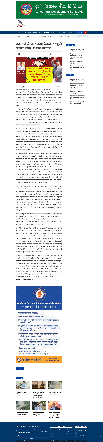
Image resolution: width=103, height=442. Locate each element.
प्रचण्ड (49, 36)
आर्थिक (29, 32)
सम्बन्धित (20, 378)
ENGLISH (79, 32)
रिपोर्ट (68, 436)
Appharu (79, 441)
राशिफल (67, 36)
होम (51, 430)
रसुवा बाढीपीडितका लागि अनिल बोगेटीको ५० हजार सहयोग (22, 393)
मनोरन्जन (46, 32)
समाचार (35, 32)
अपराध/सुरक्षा (52, 436)
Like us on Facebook (82, 430)
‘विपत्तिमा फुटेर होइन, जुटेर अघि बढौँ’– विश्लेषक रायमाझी (38, 414)
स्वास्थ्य (40, 32)
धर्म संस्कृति (60, 430)
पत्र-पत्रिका (60, 434)
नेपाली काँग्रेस (43, 36)
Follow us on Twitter (82, 433)
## (38, 285)
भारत (54, 36)
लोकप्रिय (70, 75)
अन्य (69, 32)
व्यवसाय (64, 32)
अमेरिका (18, 36)
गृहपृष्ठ (18, 32)
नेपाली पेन (53, 32)
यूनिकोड (34, 440)
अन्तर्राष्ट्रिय (52, 432)
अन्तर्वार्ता (51, 434)
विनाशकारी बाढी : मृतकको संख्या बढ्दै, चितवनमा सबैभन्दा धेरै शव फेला (22, 414)
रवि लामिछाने (60, 36)
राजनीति (24, 32)
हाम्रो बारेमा (20, 440)
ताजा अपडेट (70, 45)
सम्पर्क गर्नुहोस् (30, 440)
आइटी (59, 32)
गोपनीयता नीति (25, 440)
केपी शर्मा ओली (26, 36)
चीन (32, 36)
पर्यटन (59, 436)
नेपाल (37, 36)
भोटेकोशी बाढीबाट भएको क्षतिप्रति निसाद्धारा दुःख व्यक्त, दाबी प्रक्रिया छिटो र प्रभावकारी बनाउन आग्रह (54, 415)
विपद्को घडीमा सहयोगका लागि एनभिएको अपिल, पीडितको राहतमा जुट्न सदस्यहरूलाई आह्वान (38, 394)
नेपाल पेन (60, 432)
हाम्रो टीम (31, 438)
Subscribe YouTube (81, 436)
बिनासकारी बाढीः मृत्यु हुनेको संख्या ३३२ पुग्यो (55, 393)
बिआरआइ (40, 285)
